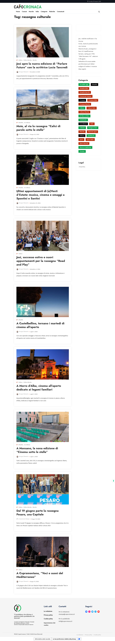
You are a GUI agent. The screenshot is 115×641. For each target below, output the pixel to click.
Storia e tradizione (85, 147)
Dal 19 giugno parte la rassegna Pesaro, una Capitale (37, 512)
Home (18, 11)
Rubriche (52, 11)
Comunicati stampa (85, 96)
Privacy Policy (82, 166)
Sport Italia (90, 140)
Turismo (82, 151)
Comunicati (60, 11)
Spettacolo (91, 136)
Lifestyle (82, 128)
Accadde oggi (84, 84)
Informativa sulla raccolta (42, 639)
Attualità (20, 122)
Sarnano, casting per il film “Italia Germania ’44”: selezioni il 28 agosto (88, 56)
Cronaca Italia (93, 100)
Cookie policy (48, 619)
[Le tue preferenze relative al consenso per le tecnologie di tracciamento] (113, 480)
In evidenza (27, 122)
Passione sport (92, 132)
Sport (81, 140)
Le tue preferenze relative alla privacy (64, 639)
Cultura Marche (27, 60)
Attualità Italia (84, 88)
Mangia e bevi (92, 128)
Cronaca (82, 100)
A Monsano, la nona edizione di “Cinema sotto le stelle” (37, 450)
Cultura (20, 60)
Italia (37, 11)
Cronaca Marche (85, 104)
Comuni (24, 11)
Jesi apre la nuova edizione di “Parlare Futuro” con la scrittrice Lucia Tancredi (41, 65)
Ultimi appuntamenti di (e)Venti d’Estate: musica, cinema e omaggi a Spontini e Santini (40, 194)
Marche (31, 11)
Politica (82, 136)
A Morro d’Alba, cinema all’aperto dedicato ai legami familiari (38, 387)
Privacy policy (48, 615)
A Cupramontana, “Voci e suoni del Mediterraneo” (39, 575)
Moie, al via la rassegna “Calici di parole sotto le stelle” (38, 128)
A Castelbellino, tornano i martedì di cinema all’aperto (40, 325)
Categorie (44, 11)
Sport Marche (84, 143)
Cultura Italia (91, 108)
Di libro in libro (84, 116)
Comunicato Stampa (24, 518)
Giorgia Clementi (23, 71)
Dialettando (83, 120)
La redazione (48, 611)
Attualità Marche (85, 92)
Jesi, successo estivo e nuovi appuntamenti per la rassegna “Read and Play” (40, 261)
